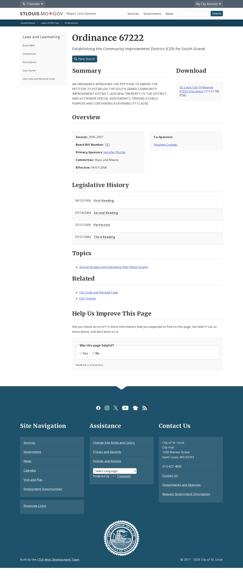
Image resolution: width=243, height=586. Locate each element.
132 (107, 145)
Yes (85, 353)
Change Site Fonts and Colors (114, 443)
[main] (121, 203)
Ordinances (71, 22)
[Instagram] (107, 408)
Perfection (102, 225)
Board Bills (29, 45)
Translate (124, 476)
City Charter (29, 70)
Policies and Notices (107, 461)
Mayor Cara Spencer (81, 13)
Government (152, 14)
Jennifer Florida (114, 152)
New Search (86, 59)
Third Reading (104, 237)
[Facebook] (98, 408)
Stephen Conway (165, 145)
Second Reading (106, 213)
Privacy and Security (107, 452)
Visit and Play (33, 480)
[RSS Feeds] (144, 408)
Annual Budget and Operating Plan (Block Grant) (113, 267)
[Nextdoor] (135, 408)
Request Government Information (186, 494)
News (169, 14)
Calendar (30, 470)
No (98, 353)
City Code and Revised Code (39, 78)
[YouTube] (125, 408)
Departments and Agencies (181, 485)
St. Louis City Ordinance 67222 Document (196, 89)
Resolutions (29, 62)
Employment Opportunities (43, 489)
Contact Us (170, 476)
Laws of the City (50, 22)
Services (133, 14)
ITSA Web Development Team (58, 560)
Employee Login (35, 506)
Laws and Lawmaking (41, 36)
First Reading (104, 200)
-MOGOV (41, 13)
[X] (115, 408)
